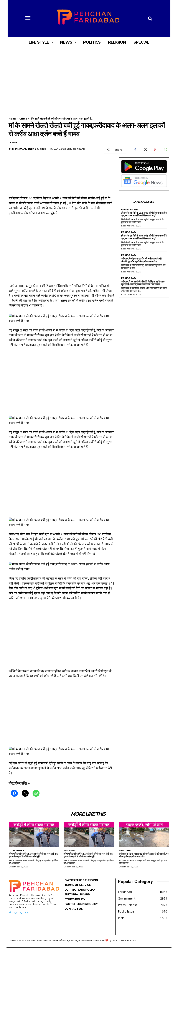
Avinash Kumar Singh (69, 149)
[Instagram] (15, 912)
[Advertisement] (89, 79)
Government (129, 209)
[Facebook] (135, 149)
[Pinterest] (155, 149)
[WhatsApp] (165, 149)
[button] (150, 18)
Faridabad (128, 232)
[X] (145, 149)
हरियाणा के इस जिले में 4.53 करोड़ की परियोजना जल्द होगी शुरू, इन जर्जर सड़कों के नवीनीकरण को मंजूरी (143, 214)
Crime (23, 118)
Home (12, 118)
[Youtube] (26, 912)
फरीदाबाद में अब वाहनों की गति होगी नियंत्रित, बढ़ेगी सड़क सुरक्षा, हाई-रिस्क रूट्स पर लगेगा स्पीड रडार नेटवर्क (143, 283)
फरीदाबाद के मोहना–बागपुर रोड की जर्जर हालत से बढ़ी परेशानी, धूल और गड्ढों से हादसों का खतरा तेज (141, 260)
